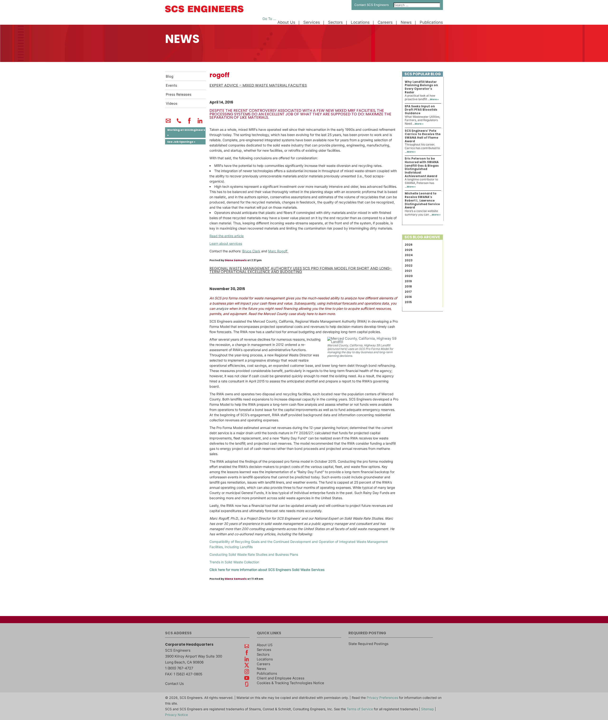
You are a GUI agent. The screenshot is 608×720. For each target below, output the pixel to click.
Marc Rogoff (277, 251)
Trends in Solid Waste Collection (234, 562)
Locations (360, 22)
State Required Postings (368, 644)
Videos (171, 103)
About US (264, 645)
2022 (409, 266)
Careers (385, 22)
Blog (169, 76)
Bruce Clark (251, 251)
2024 (409, 255)
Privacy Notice (176, 715)
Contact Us (174, 683)
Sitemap (427, 709)
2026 (409, 245)
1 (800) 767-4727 (179, 668)
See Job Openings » (181, 142)
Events (171, 85)
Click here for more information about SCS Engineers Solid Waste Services (266, 570)
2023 (409, 260)
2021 (408, 271)
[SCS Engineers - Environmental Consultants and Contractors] (204, 11)
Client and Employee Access (280, 678)
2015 (408, 302)
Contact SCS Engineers (371, 5)
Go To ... (269, 19)
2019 (408, 281)
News (406, 22)
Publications (431, 22)
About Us (286, 22)
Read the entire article (226, 236)
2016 (408, 297)
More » (434, 99)
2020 (409, 276)
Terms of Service (360, 709)
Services (311, 22)
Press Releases (178, 94)
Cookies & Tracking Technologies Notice (290, 683)
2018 (408, 286)
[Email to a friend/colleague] (168, 123)
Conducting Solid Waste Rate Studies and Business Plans (253, 554)
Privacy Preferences (382, 698)
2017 (408, 292)
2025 (409, 250)
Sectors (335, 22)
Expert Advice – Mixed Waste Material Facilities (258, 85)
